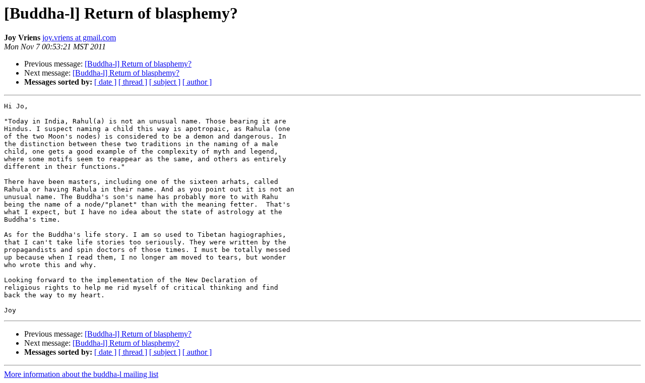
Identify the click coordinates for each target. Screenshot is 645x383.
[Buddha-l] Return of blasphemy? (138, 63)
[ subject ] (164, 82)
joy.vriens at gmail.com (79, 37)
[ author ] (197, 82)
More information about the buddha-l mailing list (81, 374)
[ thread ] (132, 82)
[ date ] (105, 82)
